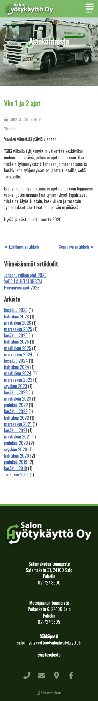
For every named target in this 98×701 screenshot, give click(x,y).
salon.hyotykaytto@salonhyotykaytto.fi (49, 642)
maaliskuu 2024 (17, 373)
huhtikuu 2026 (16, 316)
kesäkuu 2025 (15, 335)
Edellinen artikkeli (23, 246)
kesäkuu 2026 (15, 310)
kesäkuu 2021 (15, 430)
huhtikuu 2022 (16, 417)
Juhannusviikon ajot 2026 (25, 275)
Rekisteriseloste (51, 692)
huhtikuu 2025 (16, 341)
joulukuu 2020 (16, 443)
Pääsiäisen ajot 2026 (21, 287)
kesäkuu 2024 (16, 360)
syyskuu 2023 (15, 386)
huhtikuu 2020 (16, 455)
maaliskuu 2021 (17, 436)
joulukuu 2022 (16, 405)
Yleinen (9, 129)
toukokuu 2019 (16, 474)
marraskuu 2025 (18, 329)
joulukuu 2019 (15, 462)
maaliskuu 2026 (17, 323)
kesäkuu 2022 (15, 411)
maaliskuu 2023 (17, 398)
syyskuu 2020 (15, 449)
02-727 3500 (49, 582)
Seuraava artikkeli (74, 246)
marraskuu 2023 (18, 380)
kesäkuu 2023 (15, 392)
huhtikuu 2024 (16, 367)
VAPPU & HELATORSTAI (23, 281)
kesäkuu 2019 (15, 468)
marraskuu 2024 (18, 354)
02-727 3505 (49, 622)
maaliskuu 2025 (17, 348)
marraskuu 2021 (18, 424)
